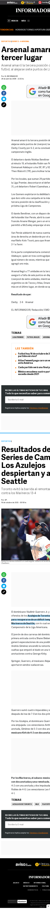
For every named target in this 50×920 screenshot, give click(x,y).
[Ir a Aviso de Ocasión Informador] (12, 1)
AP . (6, 500)
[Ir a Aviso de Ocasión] (23, 862)
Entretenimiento (30, 886)
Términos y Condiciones (38, 408)
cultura (45, 886)
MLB (37, 804)
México (26, 883)
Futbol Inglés (33, 337)
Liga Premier (18, 337)
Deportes (6, 41)
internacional (40, 883)
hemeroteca (33, 890)
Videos (14, 21)
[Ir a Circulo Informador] (26, 1)
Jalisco (16, 883)
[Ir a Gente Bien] (41, 1)
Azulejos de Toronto (22, 804)
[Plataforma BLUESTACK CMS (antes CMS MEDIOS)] (22, 901)
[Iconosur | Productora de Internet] (12, 901)
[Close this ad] (48, 906)
